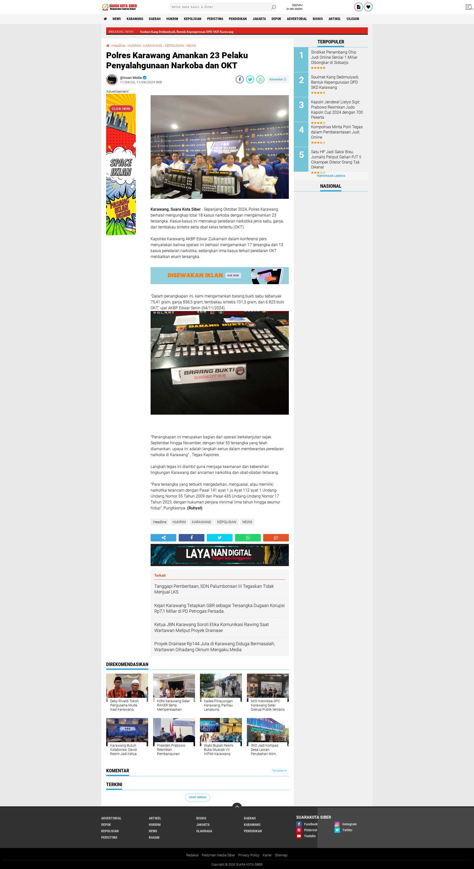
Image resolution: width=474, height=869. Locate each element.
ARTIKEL (335, 19)
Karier (267, 855)
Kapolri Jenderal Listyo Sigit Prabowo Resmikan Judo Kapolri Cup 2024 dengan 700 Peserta (337, 110)
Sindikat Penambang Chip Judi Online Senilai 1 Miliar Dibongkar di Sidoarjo (334, 57)
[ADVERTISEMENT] (121, 240)
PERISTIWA (215, 19)
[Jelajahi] (468, 6)
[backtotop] (237, 808)
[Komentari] (276, 537)
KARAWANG (135, 19)
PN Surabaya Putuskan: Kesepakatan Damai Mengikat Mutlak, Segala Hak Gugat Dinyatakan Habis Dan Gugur (212, 32)
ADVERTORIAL (297, 19)
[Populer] (368, 7)
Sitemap (281, 855)
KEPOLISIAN (192, 19)
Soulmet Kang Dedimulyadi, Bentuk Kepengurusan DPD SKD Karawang (335, 82)
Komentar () (277, 79)
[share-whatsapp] (260, 79)
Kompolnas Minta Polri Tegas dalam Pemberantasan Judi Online (337, 132)
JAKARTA (259, 19)
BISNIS (318, 19)
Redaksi (192, 855)
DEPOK (276, 19)
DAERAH (155, 19)
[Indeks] (359, 7)
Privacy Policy (248, 855)
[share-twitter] (250, 79)
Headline (118, 46)
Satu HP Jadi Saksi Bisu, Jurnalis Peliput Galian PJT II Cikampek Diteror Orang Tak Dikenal (336, 159)
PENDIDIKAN (238, 19)
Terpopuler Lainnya (330, 176)
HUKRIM (172, 19)
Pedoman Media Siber (218, 855)
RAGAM (154, 837)
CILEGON (353, 19)
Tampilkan (278, 770)
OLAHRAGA (204, 831)
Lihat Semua (197, 797)
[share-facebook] (240, 79)
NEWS (117, 19)
